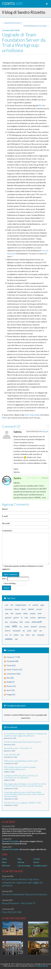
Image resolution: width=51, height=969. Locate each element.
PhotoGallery (13, 841)
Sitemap (21, 862)
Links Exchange (24, 865)
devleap (18, 614)
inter (26, 618)
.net (6, 605)
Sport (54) (11, 690)
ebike (25, 613)
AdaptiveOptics (20, 605)
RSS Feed (6, 865)
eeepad (32, 614)
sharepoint (16, 631)
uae (22, 635)
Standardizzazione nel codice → (36, 26)
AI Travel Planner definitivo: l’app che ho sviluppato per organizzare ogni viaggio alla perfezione (22, 882)
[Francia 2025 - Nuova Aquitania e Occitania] (38, 947)
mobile (7, 627)
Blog (19, 859)
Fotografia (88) (12, 661)
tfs (11, 635)
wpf (16, 639)
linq (6, 622)
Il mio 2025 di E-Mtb (11, 912)
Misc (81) (10, 678)
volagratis (40, 635)
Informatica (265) (14, 674)
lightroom (42, 617)
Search (36, 862)
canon (31, 609)
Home (4, 859)
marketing (13, 622)
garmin (16, 618)
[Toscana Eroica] (38, 929)
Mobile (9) (11, 682)
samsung (42, 627)
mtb (14, 626)
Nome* (5, 509)
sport (35, 631)
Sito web (6, 523)
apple (42, 605)
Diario (4, 841)
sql (40, 630)
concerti (39, 609)
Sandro (17, 478)
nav (20, 627)
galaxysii (8, 618)
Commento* (7, 530)
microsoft (37, 621)
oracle (26, 627)
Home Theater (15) (14, 669)
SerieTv (7, 631)
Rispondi (45, 432)
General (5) (11, 665)
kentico (33, 618)
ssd (6, 635)
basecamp (8, 609)
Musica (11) (11, 686)
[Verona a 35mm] (13, 947)
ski (24, 631)
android (35, 605)
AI (29, 605)
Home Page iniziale (32, 415)
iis (21, 618)
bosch (24, 609)
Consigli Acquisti (40, 865)
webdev (9, 639)
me (21, 621)
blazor (17, 609)
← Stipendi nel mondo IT (12, 23)
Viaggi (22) (11, 694)
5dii (11, 605)
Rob (40, 105)
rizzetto (12, 3)
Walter (4, 418)
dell (12, 614)
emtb (39, 614)
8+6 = (4, 579)
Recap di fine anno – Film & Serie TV (18, 903)
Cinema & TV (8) (13, 657)
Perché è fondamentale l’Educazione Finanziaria (24, 894)
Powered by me (41, 966)
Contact (36, 859)
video (28, 635)
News (4, 862)
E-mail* (5, 516)
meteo (27, 622)
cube (6, 614)
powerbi (34, 627)
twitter (16, 635)
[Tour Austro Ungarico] (13, 928)
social (29, 631)
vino (33, 635)
